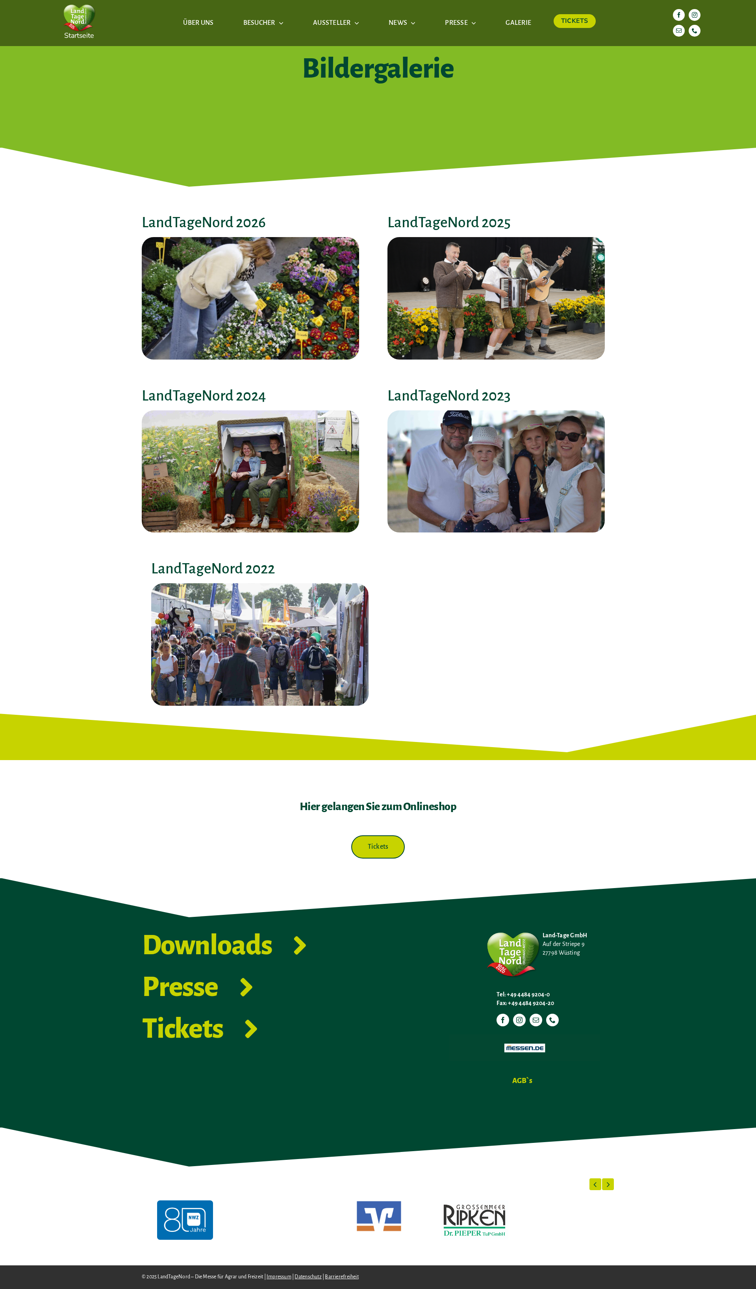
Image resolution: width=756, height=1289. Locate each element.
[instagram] (694, 15)
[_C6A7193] (496, 240)
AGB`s (522, 1081)
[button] (595, 1184)
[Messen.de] (524, 1037)
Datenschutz (308, 1277)
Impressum (279, 1277)
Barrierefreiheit (341, 1277)
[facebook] (679, 15)
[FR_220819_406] (260, 586)
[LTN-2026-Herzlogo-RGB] (79, 3)
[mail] (679, 31)
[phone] (694, 31)
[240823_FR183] (250, 413)
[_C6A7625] (250, 240)
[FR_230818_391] (496, 413)
